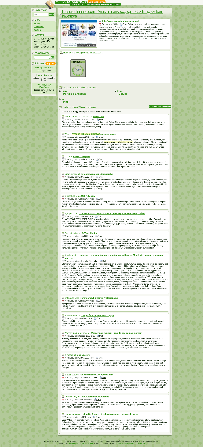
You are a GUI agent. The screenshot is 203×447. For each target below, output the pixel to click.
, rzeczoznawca (94, 134)
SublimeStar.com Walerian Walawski (130, 443)
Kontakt (37, 30)
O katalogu (39, 27)
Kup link (50, 63)
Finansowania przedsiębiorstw (97, 174)
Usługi (123, 93)
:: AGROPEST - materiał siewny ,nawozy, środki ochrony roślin (112, 213)
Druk (125, 24)
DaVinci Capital (89, 233)
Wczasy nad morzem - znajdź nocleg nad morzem (116, 333)
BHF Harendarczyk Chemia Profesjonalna (96, 298)
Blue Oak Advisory (85, 196)
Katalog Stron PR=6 (44, 68)
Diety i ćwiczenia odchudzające (97, 315)
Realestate (98, 116)
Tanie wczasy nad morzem (95, 396)
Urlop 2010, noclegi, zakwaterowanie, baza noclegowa (110, 414)
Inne (66, 101)
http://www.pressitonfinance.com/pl (120, 21)
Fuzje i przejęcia (81, 156)
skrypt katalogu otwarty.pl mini (81, 443)
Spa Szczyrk (83, 355)
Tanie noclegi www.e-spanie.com (96, 374)
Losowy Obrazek (44, 75)
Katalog (37, 23)
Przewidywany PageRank (44, 86)
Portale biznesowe (74, 93)
